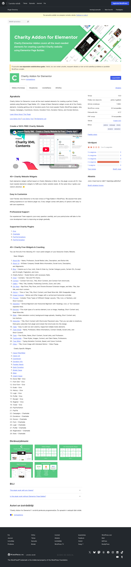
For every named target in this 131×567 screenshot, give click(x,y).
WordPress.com (107, 535)
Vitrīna (33, 535)
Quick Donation (18, 367)
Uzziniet (57, 535)
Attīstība (58, 88)
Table (15, 327)
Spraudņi (34, 541)
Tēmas (33, 538)
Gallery (15, 284)
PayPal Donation (19, 240)
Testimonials (17, 338)
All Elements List (40, 119)
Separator (16, 304)
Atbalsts (118, 88)
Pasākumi (81, 538)
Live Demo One (15, 119)
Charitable (16, 234)
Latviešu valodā (30, 555)
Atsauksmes (33, 88)
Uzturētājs (11, 541)
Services (16, 309)
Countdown (17, 359)
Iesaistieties (82, 535)
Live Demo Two (27, 119)
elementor (117, 129)
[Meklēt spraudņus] (28, 22)
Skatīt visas (117, 169)
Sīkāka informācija (18, 88)
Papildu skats (92, 134)
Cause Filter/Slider (19, 353)
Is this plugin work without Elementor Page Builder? (28, 496)
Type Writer (17, 341)
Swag (80, 544)
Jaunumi (10, 538)
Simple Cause (17, 370)
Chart (15, 278)
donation (110, 129)
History (15, 292)
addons (106, 125)
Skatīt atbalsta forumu (95, 185)
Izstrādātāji (58, 541)
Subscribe (16, 321)
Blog (14, 269)
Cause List (16, 356)
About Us (16, 263)
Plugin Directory (13, 9)
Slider (15, 315)
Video (15, 344)
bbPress (104, 541)
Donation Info (18, 362)
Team (15, 335)
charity (118, 125)
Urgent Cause (17, 376)
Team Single (17, 330)
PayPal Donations (19, 237)
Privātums (11, 544)
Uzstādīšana (46, 88)
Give (14, 231)
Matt (103, 538)
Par (9, 535)
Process (16, 298)
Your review (92, 169)
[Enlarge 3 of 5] (80, 447)
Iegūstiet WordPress (120, 3)
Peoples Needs (18, 364)
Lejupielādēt (116, 78)
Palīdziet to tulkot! (82, 15)
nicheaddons (30, 79)
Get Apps (16, 286)
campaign (112, 125)
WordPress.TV (59, 544)
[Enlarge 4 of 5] (30, 464)
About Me (16, 261)
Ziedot (80, 541)
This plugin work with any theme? (21, 490)
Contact (16, 281)
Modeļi (33, 544)
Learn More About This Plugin (20, 114)
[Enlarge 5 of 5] (55, 464)
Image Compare (18, 295)
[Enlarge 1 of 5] (30, 447)
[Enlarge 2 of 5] (55, 447)
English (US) (117, 120)
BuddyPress (105, 544)
